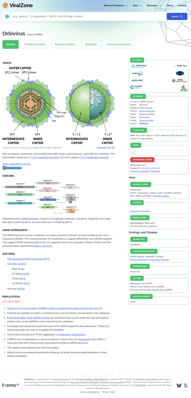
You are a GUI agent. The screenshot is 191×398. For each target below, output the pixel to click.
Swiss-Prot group (60, 379)
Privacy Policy (108, 392)
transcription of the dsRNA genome (31, 318)
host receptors (29, 308)
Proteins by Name (65, 44)
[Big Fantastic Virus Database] (183, 88)
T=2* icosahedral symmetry (94, 157)
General (10, 44)
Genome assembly (140, 171)
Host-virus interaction (119, 44)
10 (158, 168)
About (170, 5)
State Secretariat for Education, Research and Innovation (97, 382)
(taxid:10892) (35, 34)
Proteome (155, 171)
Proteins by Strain (35, 44)
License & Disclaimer (90, 392)
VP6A (21, 289)
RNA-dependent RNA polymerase (25, 259)
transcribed (83, 339)
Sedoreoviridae (146, 120)
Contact (182, 5)
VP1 (46, 259)
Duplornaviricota (147, 111)
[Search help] (7, 16)
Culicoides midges (160, 196)
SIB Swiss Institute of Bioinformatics (92, 379)
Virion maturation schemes (16, 164)
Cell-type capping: (16, 263)
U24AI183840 (139, 385)
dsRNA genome (30, 218)
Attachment (13, 308)
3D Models (91, 44)
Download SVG (104, 147)
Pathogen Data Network (147, 379)
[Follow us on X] (186, 385)
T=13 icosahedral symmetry (44, 157)
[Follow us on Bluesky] (179, 385)
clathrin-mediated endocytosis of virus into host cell (75, 308)
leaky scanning (42, 246)
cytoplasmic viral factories (71, 334)
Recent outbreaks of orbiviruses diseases (149, 259)
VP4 (26, 274)
